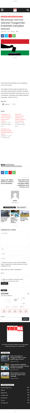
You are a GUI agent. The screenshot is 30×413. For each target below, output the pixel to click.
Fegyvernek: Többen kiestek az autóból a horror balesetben (7, 181)
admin (15, 200)
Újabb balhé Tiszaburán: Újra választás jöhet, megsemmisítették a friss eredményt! (20, 118)
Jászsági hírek (4, 402)
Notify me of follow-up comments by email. (13, 279)
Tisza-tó (20, 16)
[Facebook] (2, 35)
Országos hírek (4, 395)
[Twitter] (6, 35)
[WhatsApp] (14, 35)
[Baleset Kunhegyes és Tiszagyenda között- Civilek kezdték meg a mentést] (5, 213)
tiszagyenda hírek (10, 164)
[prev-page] (14, 225)
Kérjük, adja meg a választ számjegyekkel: (11, 269)
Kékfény (3, 390)
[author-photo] (15, 195)
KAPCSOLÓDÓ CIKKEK (9, 207)
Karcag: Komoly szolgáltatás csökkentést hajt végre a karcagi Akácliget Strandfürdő (14, 220)
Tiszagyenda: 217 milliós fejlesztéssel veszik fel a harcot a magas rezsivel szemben (6, 118)
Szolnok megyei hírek (12, 16)
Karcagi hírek (4, 397)
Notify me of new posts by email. (10, 281)
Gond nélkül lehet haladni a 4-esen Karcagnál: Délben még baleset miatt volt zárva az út (23, 183)
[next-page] (16, 225)
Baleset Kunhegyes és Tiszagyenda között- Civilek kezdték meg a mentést (5, 219)
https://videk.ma (15, 202)
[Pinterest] (10, 35)
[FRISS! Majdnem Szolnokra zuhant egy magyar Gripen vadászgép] (24, 213)
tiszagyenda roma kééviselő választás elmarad (11, 166)
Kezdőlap (2, 13)
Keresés (3, 316)
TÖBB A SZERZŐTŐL (21, 207)
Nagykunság (8, 13)
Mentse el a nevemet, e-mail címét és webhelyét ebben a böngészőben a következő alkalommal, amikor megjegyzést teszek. (14, 264)
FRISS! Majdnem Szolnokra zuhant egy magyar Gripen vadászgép (24, 219)
